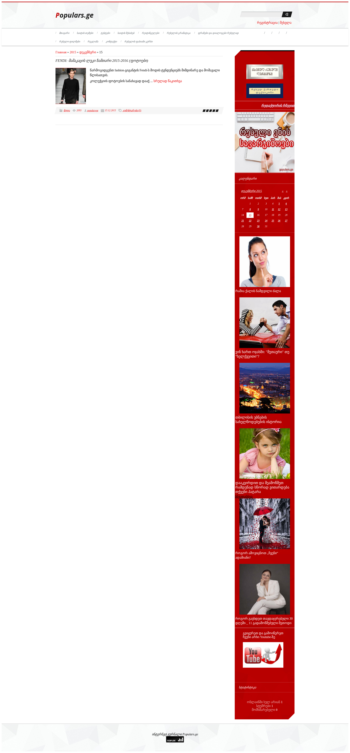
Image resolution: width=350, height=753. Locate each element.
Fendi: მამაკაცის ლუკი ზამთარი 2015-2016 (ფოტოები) (101, 61)
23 (258, 220)
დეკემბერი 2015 (251, 191)
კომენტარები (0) (132, 110)
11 (273, 209)
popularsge (92, 110)
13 (286, 209)
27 (286, 220)
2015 (73, 52)
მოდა (67, 110)
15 (250, 215)
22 (250, 220)
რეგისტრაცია (267, 22)
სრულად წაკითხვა (168, 81)
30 (258, 226)
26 (279, 220)
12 (279, 209)
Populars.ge (74, 15)
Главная (60, 52)
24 (266, 220)
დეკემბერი (87, 52)
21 (242, 220)
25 (273, 220)
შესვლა (285, 22)
